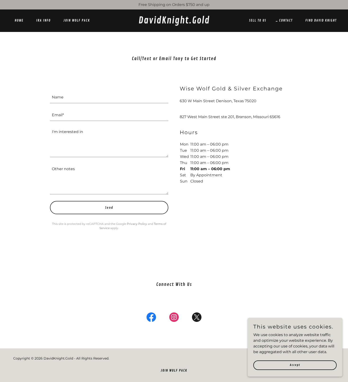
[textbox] (109, 97)
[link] (174, 22)
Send (109, 208)
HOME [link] (19, 20)
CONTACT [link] (286, 20)
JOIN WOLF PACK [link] (76, 20)
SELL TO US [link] (257, 20)
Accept (295, 365)
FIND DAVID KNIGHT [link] (321, 20)
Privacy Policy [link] (137, 224)
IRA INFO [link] (43, 20)
